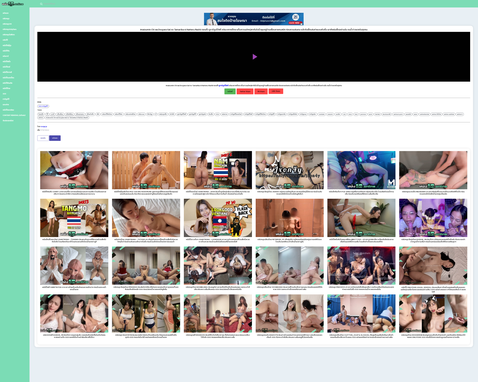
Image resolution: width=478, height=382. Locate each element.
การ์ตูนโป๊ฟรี (248, 114)
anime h (460, 114)
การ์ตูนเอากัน (281, 114)
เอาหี (52, 114)
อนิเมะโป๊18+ (119, 114)
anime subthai (449, 114)
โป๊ (47, 114)
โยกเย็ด (41, 114)
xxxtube (322, 114)
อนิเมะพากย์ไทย (130, 114)
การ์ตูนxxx (303, 114)
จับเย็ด (211, 114)
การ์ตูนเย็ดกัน (293, 114)
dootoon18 (386, 114)
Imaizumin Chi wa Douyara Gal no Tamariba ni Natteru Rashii (67, 117)
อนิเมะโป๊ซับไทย (107, 114)
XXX (40, 106)
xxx (344, 114)
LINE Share (276, 91)
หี (155, 114)
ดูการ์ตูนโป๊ (192, 114)
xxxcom (330, 114)
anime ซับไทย (436, 114)
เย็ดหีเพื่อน (69, 114)
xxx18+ (338, 114)
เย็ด (98, 114)
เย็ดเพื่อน (60, 114)
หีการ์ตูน (149, 114)
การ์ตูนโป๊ (45, 106)
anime (41, 117)
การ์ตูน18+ (312, 114)
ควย (217, 114)
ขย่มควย (224, 114)
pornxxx (363, 114)
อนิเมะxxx (141, 114)
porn (370, 114)
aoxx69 (408, 114)
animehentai (424, 114)
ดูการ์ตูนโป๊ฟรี (224, 85)
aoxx (415, 114)
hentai (377, 114)
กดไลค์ (230, 91)
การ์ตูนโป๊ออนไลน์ (236, 114)
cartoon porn (398, 114)
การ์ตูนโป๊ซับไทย (260, 114)
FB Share (261, 91)
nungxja (44, 126)
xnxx (350, 114)
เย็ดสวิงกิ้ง (90, 114)
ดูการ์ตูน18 (202, 114)
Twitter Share (245, 91)
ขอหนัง (43, 138)
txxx (356, 114)
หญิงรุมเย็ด (163, 114)
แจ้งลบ (55, 138)
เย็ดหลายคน (80, 114)
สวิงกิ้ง (172, 114)
